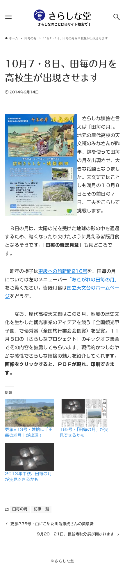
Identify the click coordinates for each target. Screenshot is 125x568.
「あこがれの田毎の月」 (93, 279)
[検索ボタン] (116, 17)
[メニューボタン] (8, 17)
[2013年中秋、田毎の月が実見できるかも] (29, 457)
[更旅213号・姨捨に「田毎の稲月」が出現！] (29, 413)
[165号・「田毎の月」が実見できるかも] (84, 413)
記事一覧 (41, 509)
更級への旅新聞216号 (62, 271)
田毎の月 (20, 509)
